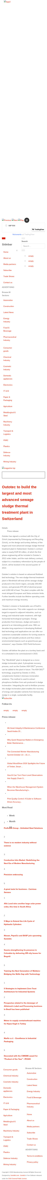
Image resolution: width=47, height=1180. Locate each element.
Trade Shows (8, 276)
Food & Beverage (7, 329)
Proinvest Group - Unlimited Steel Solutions (23, 828)
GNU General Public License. (17, 1178)
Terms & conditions (35, 1156)
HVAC (5, 440)
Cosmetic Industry (7, 368)
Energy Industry (6, 320)
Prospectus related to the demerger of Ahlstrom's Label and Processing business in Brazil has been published (23, 1006)
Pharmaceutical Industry (9, 338)
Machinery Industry (7, 423)
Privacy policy (32, 1162)
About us (7, 258)
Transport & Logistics (8, 432)
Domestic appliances (7, 377)
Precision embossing (13, 874)
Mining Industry (9, 462)
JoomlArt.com (14, 1175)
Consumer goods (7, 349)
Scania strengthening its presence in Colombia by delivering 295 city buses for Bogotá (22, 953)
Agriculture (7, 406)
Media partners (9, 264)
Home (5, 252)
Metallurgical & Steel (9, 414)
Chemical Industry (7, 358)
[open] (14, 239)
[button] (6, 220)
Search (25, 241)
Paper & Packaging (7, 398)
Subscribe (7, 270)
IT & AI (6, 391)
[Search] (23, 238)
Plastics (6, 446)
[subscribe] (7, 698)
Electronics (7, 385)
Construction (8, 306)
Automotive (8, 300)
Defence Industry (6, 454)
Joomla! (22, 1175)
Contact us (7, 282)
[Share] (23, 250)
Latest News (8, 312)
